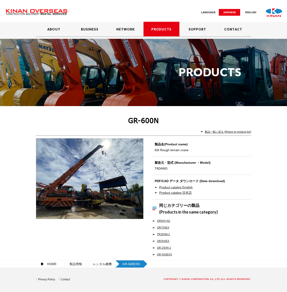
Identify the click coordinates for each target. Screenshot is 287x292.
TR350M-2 (163, 234)
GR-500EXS (164, 254)
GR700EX (163, 227)
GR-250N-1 (164, 247)
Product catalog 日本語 (175, 192)
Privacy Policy (46, 279)
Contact (65, 279)
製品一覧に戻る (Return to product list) (228, 131)
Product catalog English (176, 187)
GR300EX (163, 241)
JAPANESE (229, 12)
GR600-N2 (163, 220)
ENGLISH (250, 12)
